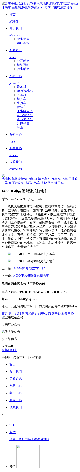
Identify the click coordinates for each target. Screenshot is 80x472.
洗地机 (21, 86)
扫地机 (21, 94)
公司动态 (23, 60)
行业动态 (23, 69)
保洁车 (21, 107)
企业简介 (23, 39)
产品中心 (41, 313)
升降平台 (23, 123)
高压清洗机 (25, 115)
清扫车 (21, 99)
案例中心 (54, 313)
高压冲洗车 (25, 119)
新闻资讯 (28, 313)
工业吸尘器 (25, 111)
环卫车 (21, 127)
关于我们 (15, 313)
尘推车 (21, 103)
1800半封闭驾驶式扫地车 (29, 268)
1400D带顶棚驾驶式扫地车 (30, 275)
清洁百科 (23, 65)
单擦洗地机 (25, 90)
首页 (5, 313)
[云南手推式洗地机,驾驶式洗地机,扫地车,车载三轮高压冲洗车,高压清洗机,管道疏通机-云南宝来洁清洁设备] (40, 7)
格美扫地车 (9, 350)
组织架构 (23, 43)
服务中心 (67, 313)
